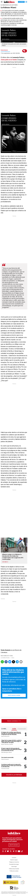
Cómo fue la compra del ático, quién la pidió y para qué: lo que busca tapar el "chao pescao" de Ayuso (11, 741)
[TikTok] (22, 851)
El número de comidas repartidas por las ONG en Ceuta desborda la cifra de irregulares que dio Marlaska (11, 733)
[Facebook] (5, 851)
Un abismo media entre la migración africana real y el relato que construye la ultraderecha (11, 765)
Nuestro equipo (14, 859)
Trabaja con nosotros (14, 862)
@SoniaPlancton (6, 51)
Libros (12, 657)
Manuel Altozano (5, 736)
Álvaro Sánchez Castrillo (7, 744)
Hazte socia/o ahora (14, 695)
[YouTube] (19, 851)
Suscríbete (21, 1)
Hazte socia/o (14, 845)
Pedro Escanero (5, 759)
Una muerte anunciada (7, 757)
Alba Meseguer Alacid (6, 752)
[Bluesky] (8, 851)
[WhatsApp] (3, 851)
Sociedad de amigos (14, 864)
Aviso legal (14, 866)
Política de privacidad (14, 868)
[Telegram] (13, 851)
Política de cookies (14, 871)
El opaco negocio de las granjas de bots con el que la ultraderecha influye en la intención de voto (11, 749)
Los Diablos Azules (5, 657)
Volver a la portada (14, 775)
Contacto (14, 857)
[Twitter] (11, 851)
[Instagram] (16, 851)
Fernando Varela (5, 768)
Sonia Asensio (4, 50)
